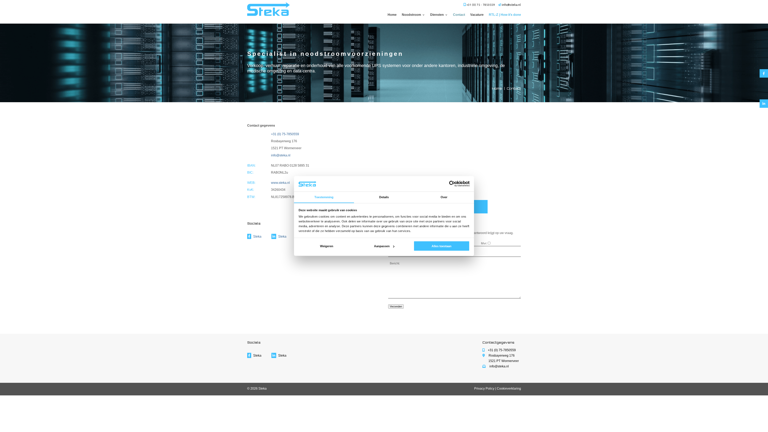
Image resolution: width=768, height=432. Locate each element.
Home (392, 14)
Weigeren (326, 246)
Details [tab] (384, 197)
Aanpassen (382, 246)
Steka (257, 236)
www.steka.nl (280, 182)
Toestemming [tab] (323, 197)
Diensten (437, 14)
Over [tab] (444, 197)
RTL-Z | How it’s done (505, 14)
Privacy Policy (484, 388)
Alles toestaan (441, 246)
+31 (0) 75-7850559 (285, 134)
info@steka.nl (280, 155)
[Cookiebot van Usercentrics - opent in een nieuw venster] (452, 184)
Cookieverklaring (509, 388)
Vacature (477, 14)
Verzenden (396, 306)
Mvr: (484, 243)
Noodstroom (411, 14)
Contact (459, 14)
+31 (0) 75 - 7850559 (480, 4)
